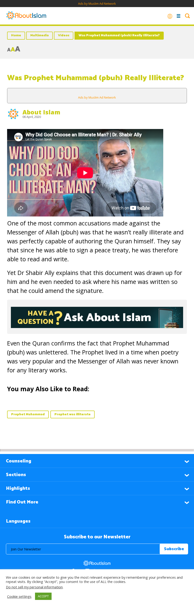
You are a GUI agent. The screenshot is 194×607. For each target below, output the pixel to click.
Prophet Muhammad (28, 414)
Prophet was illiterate (72, 414)
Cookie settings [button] (19, 596)
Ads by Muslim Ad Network (97, 3)
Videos (63, 35)
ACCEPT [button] (43, 596)
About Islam (41, 112)
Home (16, 35)
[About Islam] (26, 15)
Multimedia (39, 35)
